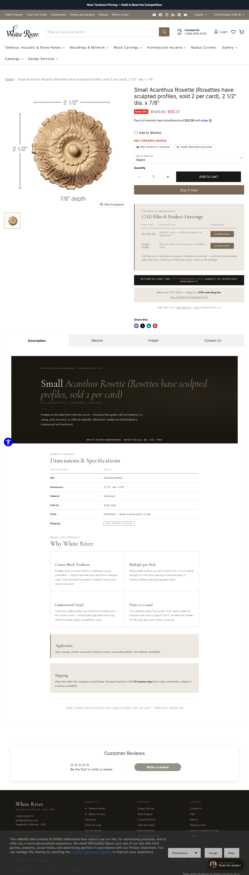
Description (37, 341)
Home (9, 79)
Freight (153, 340)
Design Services (42, 59)
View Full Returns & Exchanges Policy (189, 297)
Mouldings (90, 819)
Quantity (140, 167)
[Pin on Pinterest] (155, 326)
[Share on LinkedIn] (148, 326)
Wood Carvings (127, 47)
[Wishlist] (233, 32)
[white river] (22, 32)
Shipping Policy (198, 825)
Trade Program (14, 14)
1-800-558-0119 (182, 307)
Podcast (103, 14)
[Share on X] (142, 326)
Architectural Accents (165, 47)
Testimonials (58, 14)
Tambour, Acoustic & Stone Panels (33, 47)
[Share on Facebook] (136, 326)
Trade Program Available (196, 147)
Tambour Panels (95, 808)
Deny (231, 853)
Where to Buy (120, 14)
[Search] (164, 31)
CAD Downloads (146, 825)
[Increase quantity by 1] (168, 176)
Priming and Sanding (82, 14)
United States (227, 14)
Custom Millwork (146, 819)
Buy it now (189, 190)
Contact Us (212, 340)
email (196, 307)
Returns (97, 340)
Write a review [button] (158, 767)
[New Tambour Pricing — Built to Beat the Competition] (124, 5)
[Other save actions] (196, 853)
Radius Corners (203, 47)
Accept (213, 853)
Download (222, 234)
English (199, 14)
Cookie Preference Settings (91, 852)
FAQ (192, 814)
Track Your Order (36, 14)
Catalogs (13, 59)
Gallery (228, 47)
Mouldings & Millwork (88, 47)
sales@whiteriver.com (27, 820)
